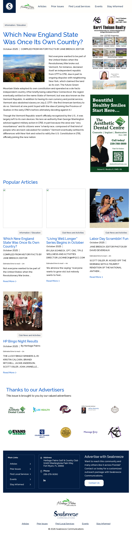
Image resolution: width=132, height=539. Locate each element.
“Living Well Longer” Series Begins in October (65, 240)
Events (98, 6)
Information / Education (15, 25)
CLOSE (127, 434)
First (96, 476)
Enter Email (98, 493)
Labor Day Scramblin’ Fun (109, 239)
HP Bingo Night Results (20, 341)
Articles (42, 6)
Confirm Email (117, 493)
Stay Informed (115, 6)
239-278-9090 (50, 474)
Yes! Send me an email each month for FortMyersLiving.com (113, 517)
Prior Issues (57, 6)
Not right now (104, 522)
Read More (9, 281)
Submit (100, 529)
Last (113, 476)
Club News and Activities (73, 233)
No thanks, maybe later (111, 534)
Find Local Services (79, 6)
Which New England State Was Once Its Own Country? (21, 242)
